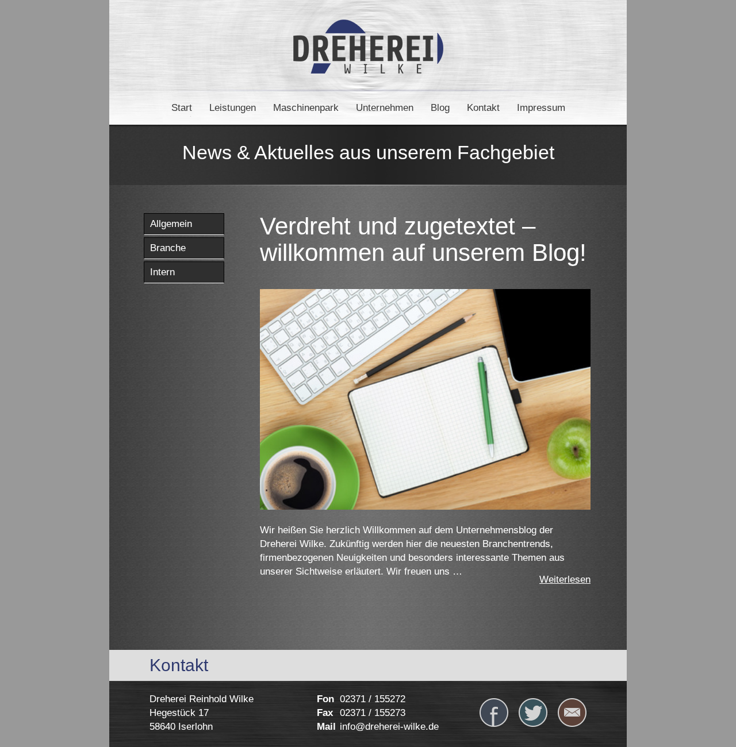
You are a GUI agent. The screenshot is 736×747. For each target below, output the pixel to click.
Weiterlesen (565, 579)
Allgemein (171, 223)
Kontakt (483, 107)
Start (181, 107)
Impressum (541, 107)
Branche (168, 247)
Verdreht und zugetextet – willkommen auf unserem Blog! (423, 239)
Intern (162, 272)
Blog (440, 107)
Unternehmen (384, 107)
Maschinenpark (306, 107)
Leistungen (232, 107)
